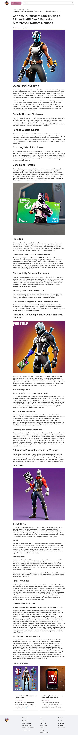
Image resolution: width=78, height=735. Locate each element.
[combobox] (48, 3)
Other (27, 9)
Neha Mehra (18, 27)
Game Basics (21, 9)
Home (14, 9)
